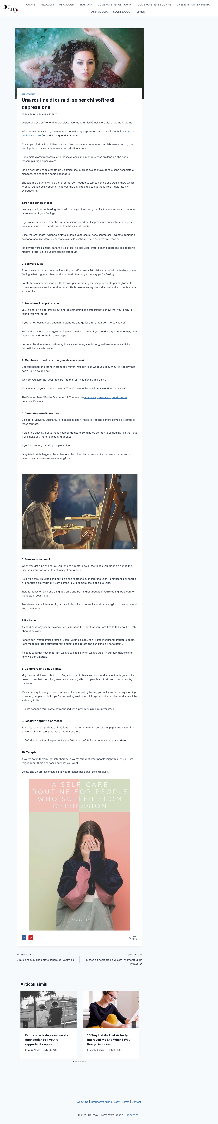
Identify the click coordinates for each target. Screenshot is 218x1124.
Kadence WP (132, 1114)
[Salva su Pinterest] (30, 937)
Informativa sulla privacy (105, 1101)
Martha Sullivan (97, 1050)
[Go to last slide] (25, 1024)
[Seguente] (134, 1024)
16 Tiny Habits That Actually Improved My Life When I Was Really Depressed (108, 1039)
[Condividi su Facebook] (24, 937)
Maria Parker (30, 114)
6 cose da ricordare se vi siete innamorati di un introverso (114, 959)
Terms (125, 1101)
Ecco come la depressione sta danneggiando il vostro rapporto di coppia (46, 1039)
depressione (28, 94)
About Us (82, 1101)
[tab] (73, 1061)
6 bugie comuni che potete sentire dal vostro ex (45, 957)
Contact (136, 1101)
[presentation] (48, 1009)
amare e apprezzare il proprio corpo (105, 397)
